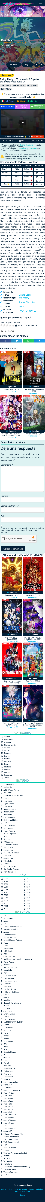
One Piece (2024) (33, 681)
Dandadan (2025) (12, 595)
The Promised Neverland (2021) (34, 390)
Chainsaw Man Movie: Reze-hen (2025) (12, 682)
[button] (40, 3)
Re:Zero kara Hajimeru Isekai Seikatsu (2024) (33, 638)
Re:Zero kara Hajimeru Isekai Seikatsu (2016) (11, 434)
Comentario (7, 465)
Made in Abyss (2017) (33, 434)
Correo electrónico (10, 506)
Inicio (3, 11)
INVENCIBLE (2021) (11, 389)
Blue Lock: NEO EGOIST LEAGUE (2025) (12, 724)
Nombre (5, 496)
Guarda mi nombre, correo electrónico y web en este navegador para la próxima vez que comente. (22, 530)
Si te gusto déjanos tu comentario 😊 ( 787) (17, 137)
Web (3, 516)
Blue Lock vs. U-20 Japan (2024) (12, 638)
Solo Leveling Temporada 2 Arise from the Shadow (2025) (33, 725)
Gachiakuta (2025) (33, 595)
